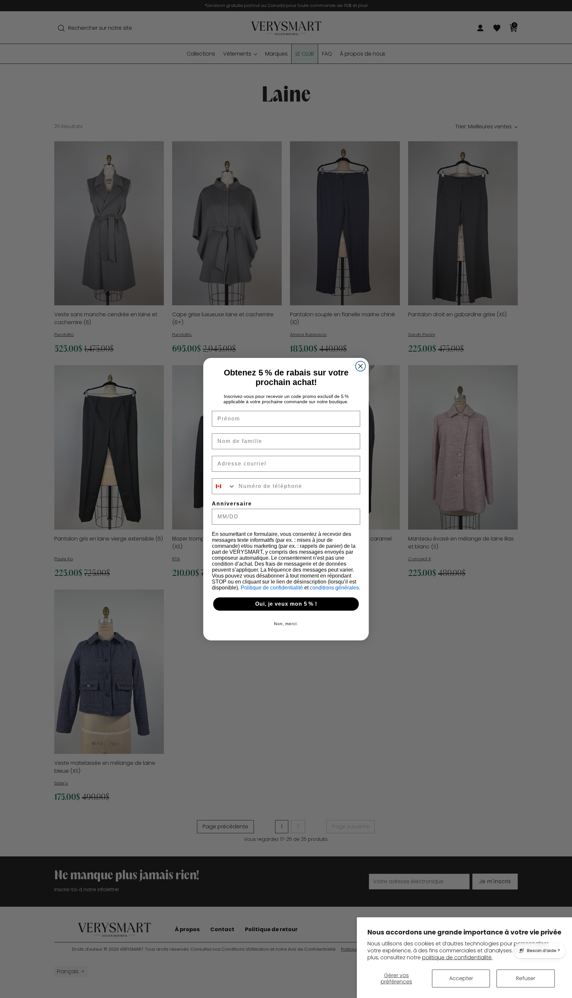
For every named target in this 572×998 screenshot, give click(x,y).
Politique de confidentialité (272, 587)
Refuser (525, 978)
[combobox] (223, 486)
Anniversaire (232, 503)
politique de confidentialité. (457, 957)
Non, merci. (286, 624)
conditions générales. (335, 587)
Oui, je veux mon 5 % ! (286, 604)
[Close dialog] (360, 366)
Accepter (461, 978)
